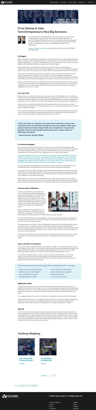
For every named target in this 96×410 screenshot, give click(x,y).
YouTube (75, 406)
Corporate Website (54, 402)
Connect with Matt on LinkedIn (37, 48)
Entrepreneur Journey (24, 385)
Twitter (75, 404)
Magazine (76, 408)
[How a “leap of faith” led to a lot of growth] (26, 355)
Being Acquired (54, 2)
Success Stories (72, 2)
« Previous (44, 375)
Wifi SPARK (34, 385)
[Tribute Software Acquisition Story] (47, 355)
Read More (22, 363)
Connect (90, 2)
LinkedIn (75, 402)
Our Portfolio (63, 2)
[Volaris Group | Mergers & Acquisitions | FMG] (7, 2)
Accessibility (52, 408)
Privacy (51, 406)
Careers (51, 404)
